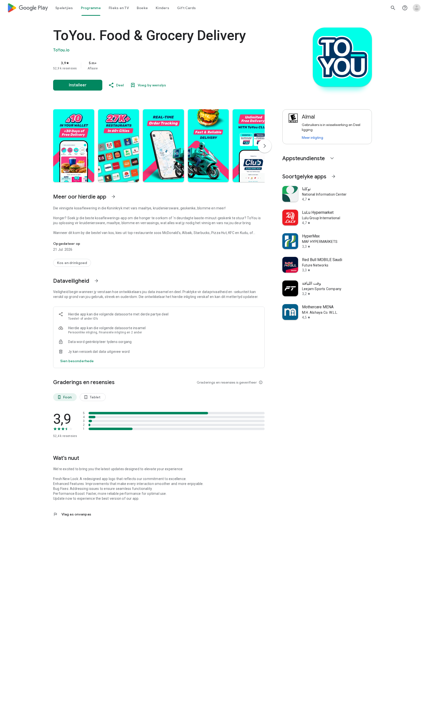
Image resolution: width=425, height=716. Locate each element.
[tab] (64, 8)
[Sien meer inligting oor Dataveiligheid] (96, 281)
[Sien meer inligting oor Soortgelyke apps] (333, 176)
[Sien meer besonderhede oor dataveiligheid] (77, 361)
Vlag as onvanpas (72, 514)
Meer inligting (312, 137)
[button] (73, 145)
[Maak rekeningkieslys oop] (417, 8)
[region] (151, 65)
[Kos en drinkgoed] (72, 262)
